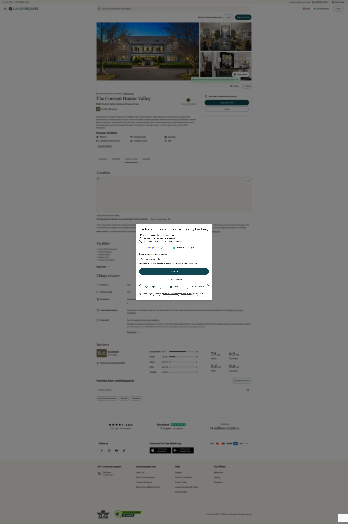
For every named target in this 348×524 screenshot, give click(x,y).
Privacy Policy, (186, 294)
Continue (174, 271)
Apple (175, 286)
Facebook (199, 286)
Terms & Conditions (170, 294)
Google (152, 286)
